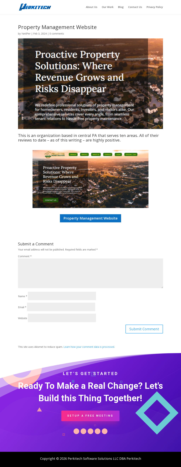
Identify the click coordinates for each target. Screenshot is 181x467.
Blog (121, 7)
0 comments (56, 33)
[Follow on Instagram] (97, 431)
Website (22, 318)
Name (22, 296)
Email (22, 307)
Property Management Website (90, 218)
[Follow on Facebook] (76, 431)
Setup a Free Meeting (90, 415)
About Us (91, 7)
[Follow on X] (83, 431)
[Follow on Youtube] (104, 431)
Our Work (107, 7)
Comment (25, 256)
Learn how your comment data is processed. (89, 346)
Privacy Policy (155, 7)
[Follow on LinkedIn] (90, 431)
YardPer (25, 33)
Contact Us (135, 7)
